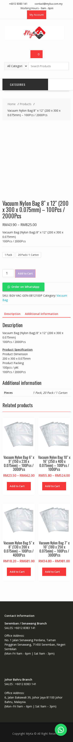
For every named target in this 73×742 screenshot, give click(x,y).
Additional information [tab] (41, 314)
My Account (37, 14)
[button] (23, 287)
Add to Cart (25, 273)
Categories (17, 84)
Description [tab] (12, 314)
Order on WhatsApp (25, 287)
